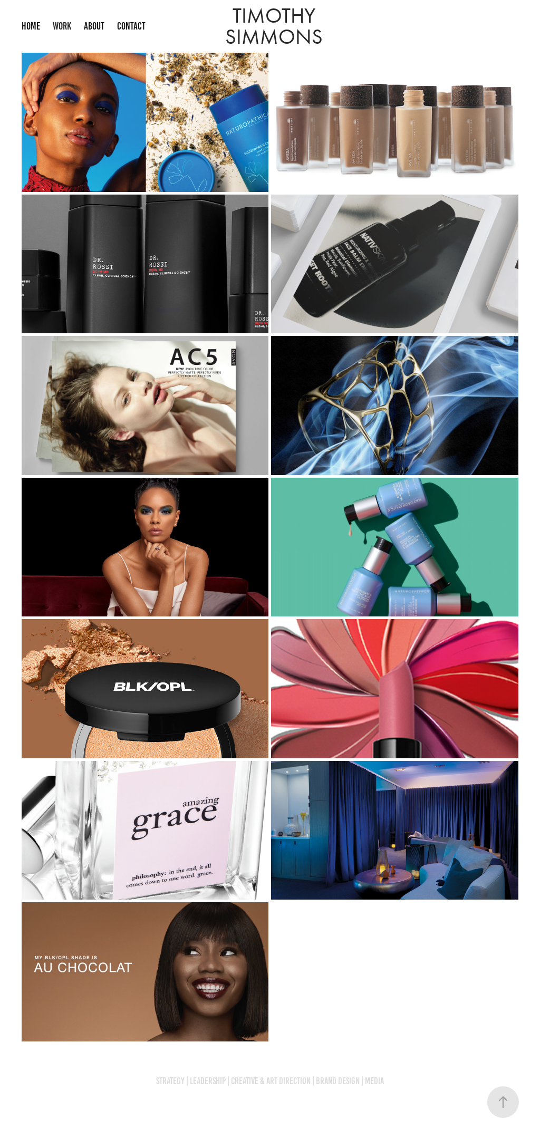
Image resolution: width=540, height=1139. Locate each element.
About (94, 26)
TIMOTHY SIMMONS (274, 26)
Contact (131, 26)
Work (62, 26)
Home (31, 26)
